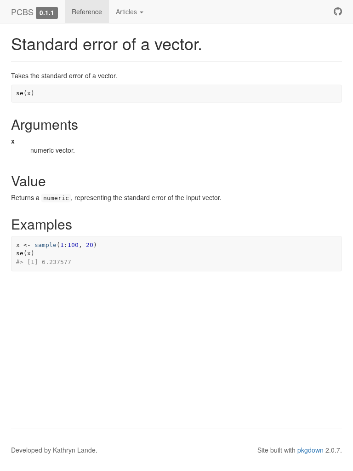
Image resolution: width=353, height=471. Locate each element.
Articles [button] (127, 11)
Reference (87, 11)
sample (45, 244)
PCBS (22, 11)
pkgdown (310, 449)
